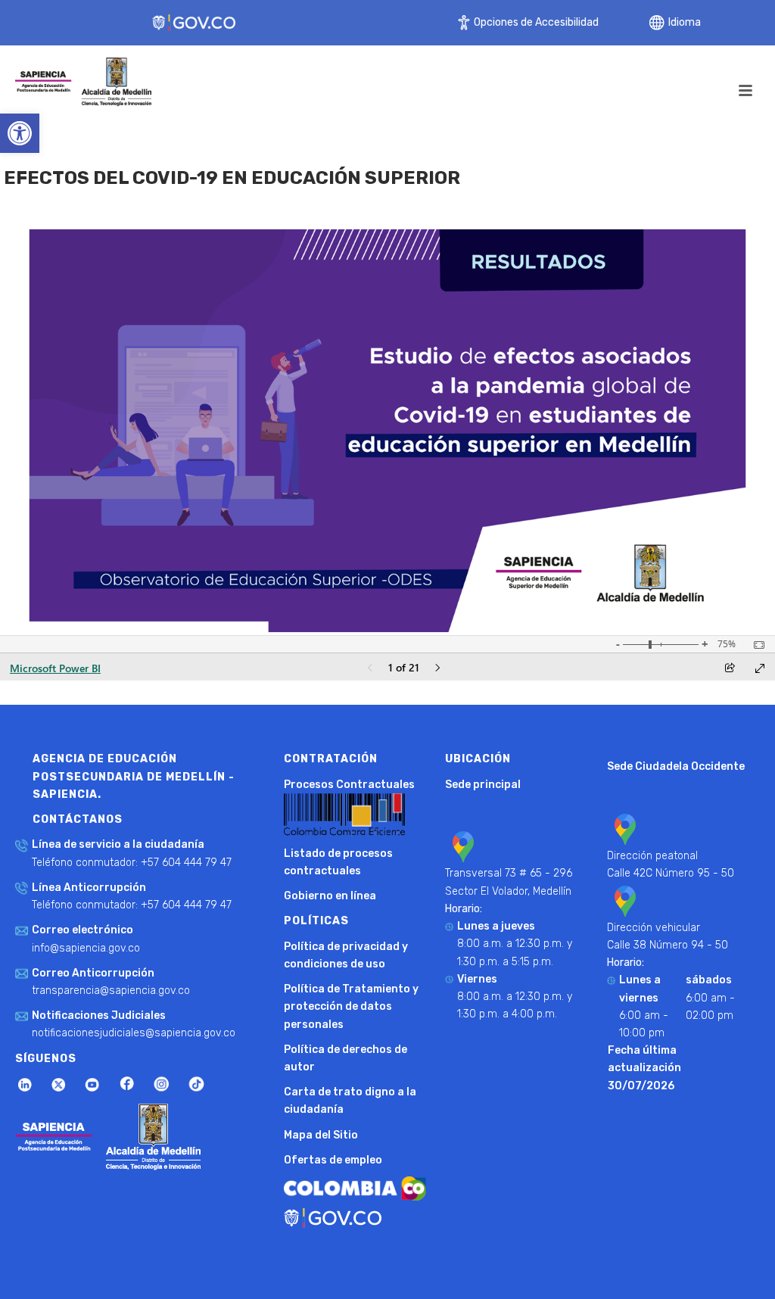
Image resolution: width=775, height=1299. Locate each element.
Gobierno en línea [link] (330, 895)
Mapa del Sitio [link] (321, 1135)
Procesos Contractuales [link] (349, 784)
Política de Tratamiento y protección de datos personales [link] (351, 1006)
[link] (19, 133)
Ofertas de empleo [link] (333, 1160)
